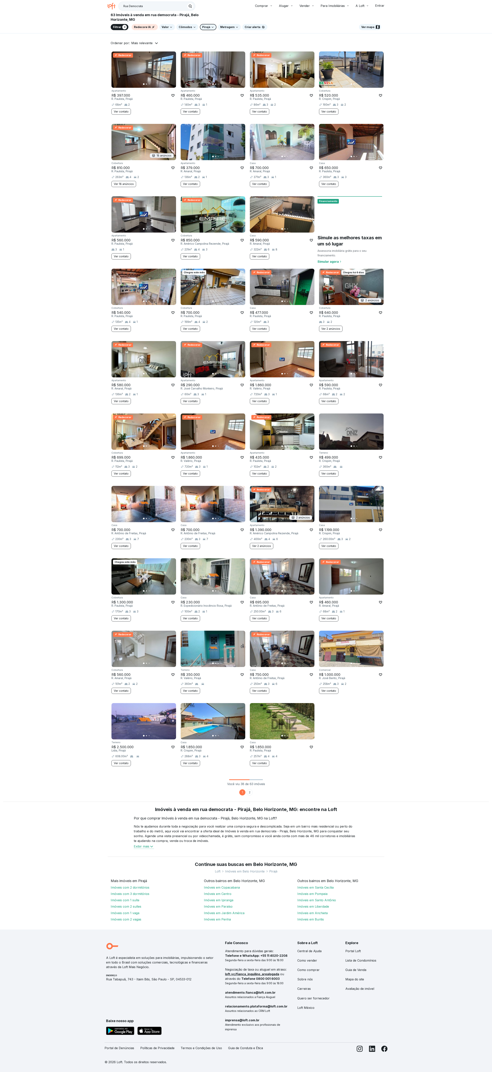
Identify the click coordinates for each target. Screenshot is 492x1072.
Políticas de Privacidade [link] (157, 1048)
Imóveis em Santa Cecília (315, 887)
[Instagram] (360, 1050)
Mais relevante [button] (142, 43)
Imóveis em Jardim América (224, 913)
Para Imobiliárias (333, 6)
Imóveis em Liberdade (313, 906)
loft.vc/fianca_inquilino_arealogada (252, 974)
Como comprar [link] (308, 970)
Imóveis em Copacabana (222, 887)
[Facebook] (384, 1050)
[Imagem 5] (154, 84)
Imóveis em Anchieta (312, 913)
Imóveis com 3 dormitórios (130, 894)
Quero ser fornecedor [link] (313, 998)
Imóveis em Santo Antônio (316, 900)
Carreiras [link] (304, 989)
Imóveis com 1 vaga (125, 913)
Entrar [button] (379, 5)
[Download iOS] (149, 1031)
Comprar (261, 6)
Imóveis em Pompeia (312, 894)
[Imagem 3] (149, 84)
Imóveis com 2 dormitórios (130, 887)
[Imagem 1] (144, 84)
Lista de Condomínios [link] (360, 960)
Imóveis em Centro (217, 894)
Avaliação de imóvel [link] (359, 989)
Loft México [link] (305, 1008)
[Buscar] (190, 6)
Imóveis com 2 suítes (126, 906)
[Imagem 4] (151, 84)
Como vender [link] (307, 960)
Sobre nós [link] (305, 979)
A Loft (360, 6)
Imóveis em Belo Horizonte (245, 871)
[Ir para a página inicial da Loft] (113, 6)
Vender (304, 6)
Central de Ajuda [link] (309, 951)
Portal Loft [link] (353, 951)
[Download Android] (120, 1031)
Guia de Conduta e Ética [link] (245, 1048)
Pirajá (273, 871)
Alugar (284, 6)
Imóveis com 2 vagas (126, 919)
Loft (217, 871)
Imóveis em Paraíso (218, 906)
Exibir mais (141, 846)
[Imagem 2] (146, 84)
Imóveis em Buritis (310, 919)
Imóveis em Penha (217, 919)
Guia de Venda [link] (355, 970)
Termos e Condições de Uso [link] (201, 1048)
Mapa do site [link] (354, 979)
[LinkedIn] (372, 1050)
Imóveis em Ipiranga (218, 900)
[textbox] (156, 6)
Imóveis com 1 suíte (125, 900)
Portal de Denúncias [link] (119, 1048)
